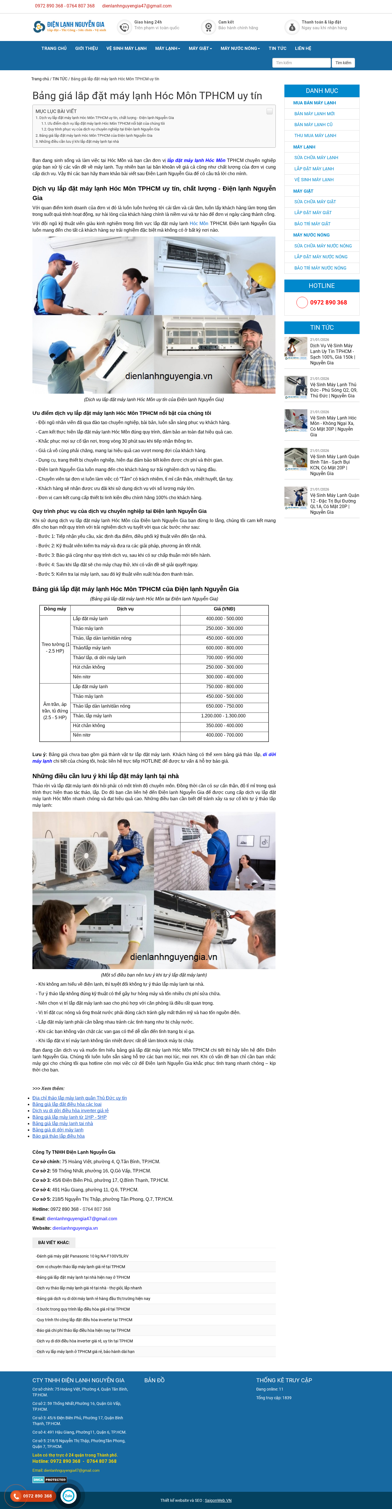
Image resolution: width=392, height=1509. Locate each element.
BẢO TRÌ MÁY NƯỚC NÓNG (320, 268)
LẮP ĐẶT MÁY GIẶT (313, 212)
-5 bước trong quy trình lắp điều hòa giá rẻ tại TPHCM (83, 1309)
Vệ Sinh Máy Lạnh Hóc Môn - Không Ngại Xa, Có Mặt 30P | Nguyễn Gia (333, 426)
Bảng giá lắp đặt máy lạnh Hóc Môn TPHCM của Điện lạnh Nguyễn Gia (95, 135)
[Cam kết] (208, 27)
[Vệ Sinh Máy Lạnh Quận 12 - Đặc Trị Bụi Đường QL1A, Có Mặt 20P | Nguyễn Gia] (295, 497)
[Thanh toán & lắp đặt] (292, 27)
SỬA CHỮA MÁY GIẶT (315, 201)
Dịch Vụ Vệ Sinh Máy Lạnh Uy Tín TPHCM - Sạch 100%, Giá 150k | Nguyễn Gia (332, 354)
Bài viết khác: (54, 1242)
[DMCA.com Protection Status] (49, 1479)
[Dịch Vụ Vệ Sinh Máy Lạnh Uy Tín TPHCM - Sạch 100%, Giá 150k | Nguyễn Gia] (295, 348)
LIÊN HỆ (303, 48)
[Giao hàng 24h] (125, 27)
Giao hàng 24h (148, 22)
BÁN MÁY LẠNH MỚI (314, 113)
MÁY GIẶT (199, 48)
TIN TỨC (277, 48)
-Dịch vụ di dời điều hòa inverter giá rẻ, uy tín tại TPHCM (84, 1341)
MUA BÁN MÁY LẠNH (314, 103)
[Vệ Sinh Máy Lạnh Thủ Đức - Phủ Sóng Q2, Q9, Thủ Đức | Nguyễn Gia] (295, 386)
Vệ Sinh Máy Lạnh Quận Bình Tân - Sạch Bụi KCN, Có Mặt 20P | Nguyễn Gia (334, 465)
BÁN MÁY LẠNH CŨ (313, 124)
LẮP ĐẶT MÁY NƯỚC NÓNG (321, 256)
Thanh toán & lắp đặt (321, 22)
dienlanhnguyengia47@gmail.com (137, 6)
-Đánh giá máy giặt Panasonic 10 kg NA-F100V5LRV (82, 1256)
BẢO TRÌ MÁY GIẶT (312, 224)
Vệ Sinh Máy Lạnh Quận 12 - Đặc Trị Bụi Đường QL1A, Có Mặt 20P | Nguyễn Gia (334, 504)
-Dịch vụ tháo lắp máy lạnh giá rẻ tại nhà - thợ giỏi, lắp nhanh (89, 1288)
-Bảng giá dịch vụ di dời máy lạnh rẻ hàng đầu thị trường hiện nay (93, 1298)
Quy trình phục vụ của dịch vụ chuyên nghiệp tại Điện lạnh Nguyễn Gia (104, 129)
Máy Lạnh (304, 147)
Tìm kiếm (343, 62)
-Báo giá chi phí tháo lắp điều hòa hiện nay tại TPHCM (83, 1330)
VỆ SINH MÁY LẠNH (126, 48)
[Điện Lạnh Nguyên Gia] (70, 26)
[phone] (16, 1496)
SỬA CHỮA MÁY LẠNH (316, 157)
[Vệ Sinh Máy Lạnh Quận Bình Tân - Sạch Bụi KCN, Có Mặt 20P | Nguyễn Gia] (295, 458)
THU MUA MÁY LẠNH (315, 135)
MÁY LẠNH (166, 48)
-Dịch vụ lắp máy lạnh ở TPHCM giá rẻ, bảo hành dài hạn (85, 1351)
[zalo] (69, 1496)
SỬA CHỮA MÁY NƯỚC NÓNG (323, 246)
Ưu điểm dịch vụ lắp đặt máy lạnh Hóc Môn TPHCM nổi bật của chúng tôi (106, 123)
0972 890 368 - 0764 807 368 (65, 6)
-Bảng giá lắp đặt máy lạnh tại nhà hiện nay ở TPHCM (83, 1277)
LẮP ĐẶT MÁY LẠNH (314, 168)
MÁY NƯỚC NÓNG (239, 48)
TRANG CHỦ (54, 48)
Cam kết (226, 22)
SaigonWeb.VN (218, 1500)
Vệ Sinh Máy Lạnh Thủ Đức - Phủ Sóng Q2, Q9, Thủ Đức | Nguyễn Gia (333, 390)
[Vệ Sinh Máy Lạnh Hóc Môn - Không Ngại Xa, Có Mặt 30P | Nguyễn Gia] (295, 420)
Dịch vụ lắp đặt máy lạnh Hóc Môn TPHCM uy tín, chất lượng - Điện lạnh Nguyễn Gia (106, 118)
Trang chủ (40, 79)
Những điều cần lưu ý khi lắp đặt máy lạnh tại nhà (79, 141)
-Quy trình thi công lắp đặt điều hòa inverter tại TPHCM (84, 1319)
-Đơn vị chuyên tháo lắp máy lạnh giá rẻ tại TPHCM (80, 1266)
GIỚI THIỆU (86, 48)
